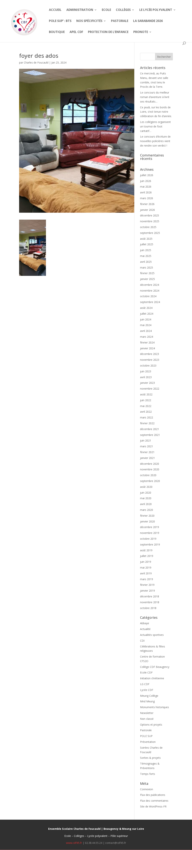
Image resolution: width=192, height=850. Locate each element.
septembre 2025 (150, 233)
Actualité (145, 629)
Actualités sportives (152, 635)
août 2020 (146, 487)
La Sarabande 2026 (148, 21)
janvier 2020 (147, 521)
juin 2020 (145, 492)
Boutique (57, 32)
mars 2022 (146, 417)
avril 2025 (146, 261)
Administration (79, 10)
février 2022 (147, 423)
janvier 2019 (147, 590)
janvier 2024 (147, 348)
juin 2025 (145, 250)
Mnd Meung (147, 701)
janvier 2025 (147, 279)
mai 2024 (145, 325)
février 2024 (147, 342)
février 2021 (147, 452)
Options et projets (151, 724)
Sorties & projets (150, 757)
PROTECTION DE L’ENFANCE (108, 32)
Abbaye (144, 623)
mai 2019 (145, 567)
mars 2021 (146, 446)
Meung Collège (149, 695)
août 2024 (146, 308)
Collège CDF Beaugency (154, 667)
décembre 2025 (149, 215)
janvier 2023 (147, 383)
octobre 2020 (148, 475)
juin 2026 (145, 181)
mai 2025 (145, 256)
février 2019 (147, 585)
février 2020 (147, 515)
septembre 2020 (150, 481)
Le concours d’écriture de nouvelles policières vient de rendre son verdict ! (155, 141)
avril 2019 (146, 573)
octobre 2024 (148, 296)
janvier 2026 (147, 210)
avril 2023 (146, 377)
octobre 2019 (148, 538)
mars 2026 (146, 198)
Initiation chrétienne (152, 678)
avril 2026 (146, 192)
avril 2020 (146, 504)
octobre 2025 (148, 227)
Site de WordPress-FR (153, 806)
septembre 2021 (150, 435)
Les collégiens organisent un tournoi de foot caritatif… (155, 126)
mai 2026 (145, 186)
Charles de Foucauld (36, 62)
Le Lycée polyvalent (155, 10)
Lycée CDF (146, 690)
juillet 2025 (146, 244)
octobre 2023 (148, 365)
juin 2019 (145, 561)
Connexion (146, 789)
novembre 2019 (149, 533)
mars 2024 (146, 336)
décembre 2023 (149, 354)
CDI (142, 640)
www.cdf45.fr (74, 843)
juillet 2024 (146, 313)
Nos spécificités (89, 21)
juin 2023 (145, 371)
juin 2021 (145, 440)
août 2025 (146, 238)
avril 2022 (146, 411)
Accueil (55, 10)
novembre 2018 (149, 602)
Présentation (148, 742)
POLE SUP (146, 736)
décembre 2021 (149, 429)
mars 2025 (146, 267)
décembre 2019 (149, 527)
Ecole (106, 10)
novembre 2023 (149, 359)
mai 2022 (145, 406)
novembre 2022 (149, 388)
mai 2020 (145, 498)
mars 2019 (146, 579)
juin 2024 (145, 319)
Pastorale (119, 21)
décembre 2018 (149, 596)
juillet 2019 (146, 556)
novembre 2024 (149, 290)
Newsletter (146, 713)
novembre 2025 (149, 221)
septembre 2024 (150, 302)
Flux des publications (152, 795)
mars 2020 (146, 510)
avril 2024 (146, 331)
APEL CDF (76, 32)
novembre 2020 (149, 469)
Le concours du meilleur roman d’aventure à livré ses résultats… (154, 97)
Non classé (147, 719)
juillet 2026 (146, 175)
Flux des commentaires (154, 800)
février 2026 (147, 204)
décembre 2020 (149, 463)
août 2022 (146, 394)
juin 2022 (145, 400)
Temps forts (147, 774)
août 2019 (146, 550)
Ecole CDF (146, 672)
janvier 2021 (147, 458)
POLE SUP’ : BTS (60, 21)
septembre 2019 (150, 544)
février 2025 (147, 273)
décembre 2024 (149, 285)
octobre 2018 (148, 608)
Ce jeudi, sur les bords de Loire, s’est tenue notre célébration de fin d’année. (156, 112)
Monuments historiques (154, 707)
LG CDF (144, 684)
